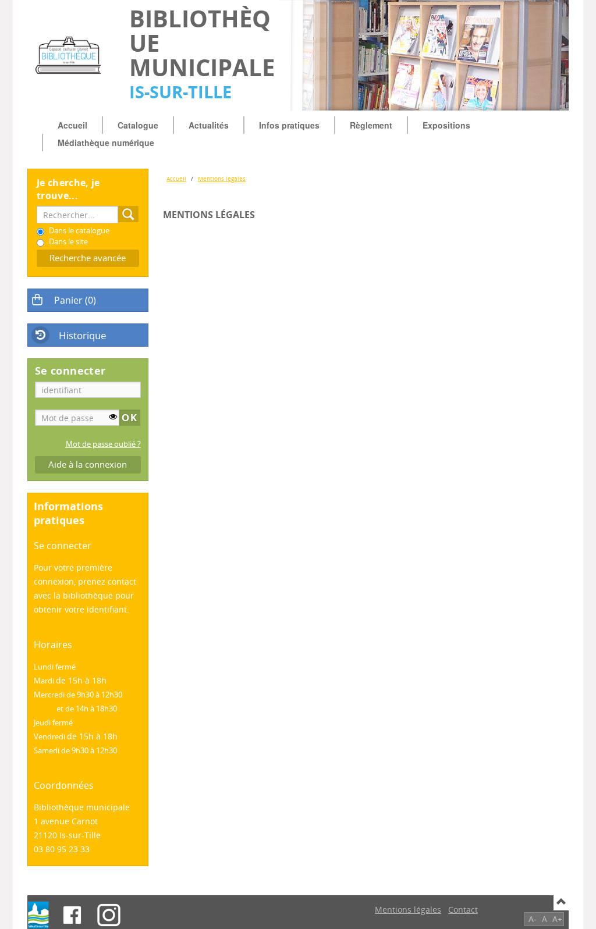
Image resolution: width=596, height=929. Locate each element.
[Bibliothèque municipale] (72, 55)
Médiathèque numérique (106, 142)
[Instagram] (109, 915)
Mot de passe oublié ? (103, 444)
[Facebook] (72, 915)
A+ (557, 918)
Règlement (371, 125)
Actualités (209, 125)
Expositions (446, 125)
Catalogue (138, 125)
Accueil (72, 125)
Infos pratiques (289, 125)
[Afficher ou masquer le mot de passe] (113, 416)
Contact (463, 909)
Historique (83, 335)
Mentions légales (222, 179)
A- (532, 918)
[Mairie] (38, 915)
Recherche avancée (87, 258)
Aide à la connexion (87, 464)
